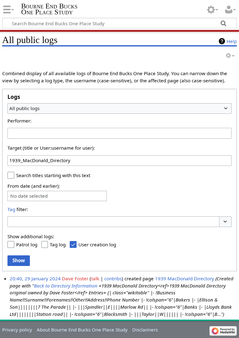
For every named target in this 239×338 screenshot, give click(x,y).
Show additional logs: (30, 236)
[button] (225, 221)
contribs (113, 278)
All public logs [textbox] (24, 108)
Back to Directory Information (65, 285)
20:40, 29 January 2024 (35, 278)
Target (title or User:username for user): (51, 148)
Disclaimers (145, 329)
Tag (11, 209)
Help (232, 41)
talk (95, 278)
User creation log (97, 244)
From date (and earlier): (33, 186)
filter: (17, 209)
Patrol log (26, 244)
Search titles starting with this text (53, 175)
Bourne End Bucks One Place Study (49, 9)
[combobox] (119, 108)
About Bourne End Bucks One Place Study (82, 329)
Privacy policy (17, 329)
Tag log (58, 244)
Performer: (19, 121)
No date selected (29, 196)
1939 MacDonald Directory (184, 278)
